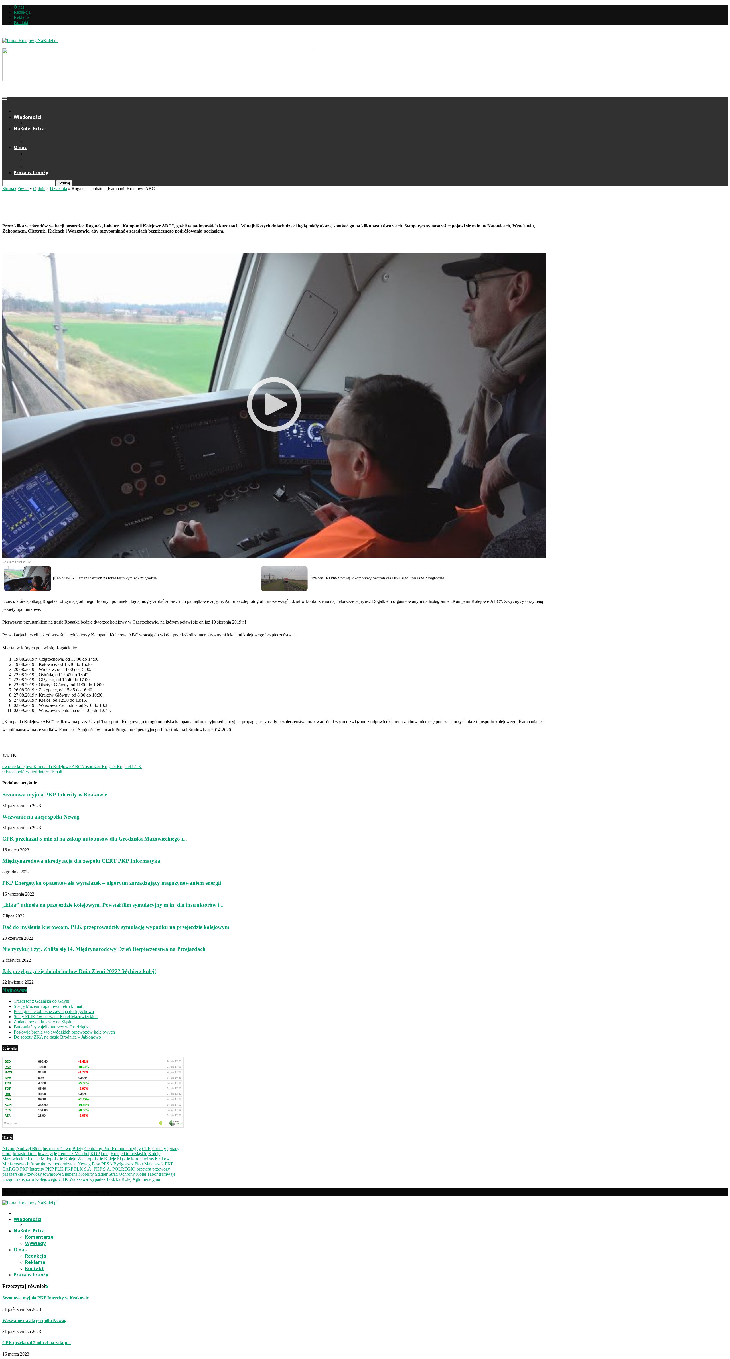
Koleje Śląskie (117, 1158)
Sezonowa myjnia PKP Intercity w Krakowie (54, 795)
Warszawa (78, 1179)
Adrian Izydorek (17, 214)
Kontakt (21, 22)
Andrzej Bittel (29, 1148)
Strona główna (15, 188)
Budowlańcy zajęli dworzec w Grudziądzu (52, 1026)
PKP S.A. (102, 1169)
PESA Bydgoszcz (117, 1163)
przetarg (144, 1169)
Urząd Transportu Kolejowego (29, 1179)
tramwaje (167, 1174)
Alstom (8, 1148)
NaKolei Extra (29, 128)
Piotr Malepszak (149, 1163)
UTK (137, 766)
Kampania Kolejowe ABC (57, 766)
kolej (105, 1153)
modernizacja (64, 1163)
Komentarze (39, 135)
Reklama (22, 17)
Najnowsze (14, 990)
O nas (19, 7)
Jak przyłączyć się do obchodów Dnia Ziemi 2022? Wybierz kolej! (79, 971)
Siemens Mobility (78, 1174)
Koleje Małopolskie (45, 1158)
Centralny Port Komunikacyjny (112, 1148)
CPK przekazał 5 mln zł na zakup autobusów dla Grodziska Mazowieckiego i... (94, 839)
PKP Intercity (32, 1169)
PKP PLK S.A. (78, 1169)
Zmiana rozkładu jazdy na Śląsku (44, 1021)
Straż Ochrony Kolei (127, 1174)
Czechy (159, 1148)
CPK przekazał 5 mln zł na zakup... (36, 1342)
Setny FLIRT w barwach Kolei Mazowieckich (56, 1016)
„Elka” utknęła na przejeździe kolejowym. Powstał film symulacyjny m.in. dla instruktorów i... (113, 905)
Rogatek (124, 766)
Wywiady (35, 141)
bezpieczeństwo (57, 1148)
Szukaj (64, 183)
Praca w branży (31, 172)
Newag (84, 1163)
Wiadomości (27, 117)
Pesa (96, 1163)
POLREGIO (123, 1169)
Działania (58, 188)
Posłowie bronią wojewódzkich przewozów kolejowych (64, 1032)
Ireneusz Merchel (73, 1153)
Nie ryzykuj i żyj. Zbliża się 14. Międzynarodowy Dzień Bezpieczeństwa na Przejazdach (104, 949)
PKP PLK (54, 1169)
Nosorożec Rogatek (99, 766)
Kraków (162, 1158)
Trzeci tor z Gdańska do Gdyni (41, 1001)
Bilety (77, 1148)
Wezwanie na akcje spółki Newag (41, 817)
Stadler (101, 1174)
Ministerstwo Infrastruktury (26, 1163)
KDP (95, 1153)
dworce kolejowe (17, 766)
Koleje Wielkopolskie (83, 1158)
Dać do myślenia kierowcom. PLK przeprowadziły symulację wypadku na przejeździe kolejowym (115, 927)
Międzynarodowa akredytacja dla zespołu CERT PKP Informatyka (81, 861)
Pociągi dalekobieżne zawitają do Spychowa (54, 1011)
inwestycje (47, 1153)
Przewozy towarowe (42, 1174)
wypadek (97, 1179)
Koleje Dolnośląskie (129, 1153)
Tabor (152, 1174)
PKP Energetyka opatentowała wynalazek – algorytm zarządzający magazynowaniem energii (111, 883)
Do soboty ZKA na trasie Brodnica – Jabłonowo (57, 1037)
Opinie (39, 188)
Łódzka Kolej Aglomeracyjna (133, 1179)
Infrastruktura (25, 1153)
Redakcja (22, 12)
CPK (146, 1148)
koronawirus (142, 1158)
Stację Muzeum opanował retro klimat (48, 1006)
